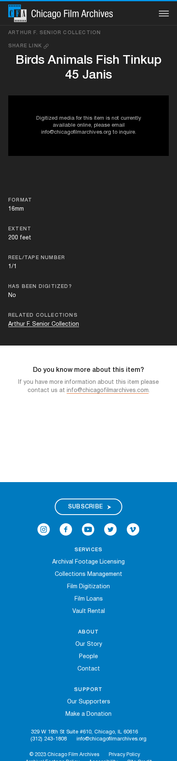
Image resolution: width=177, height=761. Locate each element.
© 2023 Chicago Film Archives (64, 754)
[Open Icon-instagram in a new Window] (43, 529)
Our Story (88, 644)
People (88, 656)
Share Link (26, 46)
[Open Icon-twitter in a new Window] (110, 529)
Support (88, 689)
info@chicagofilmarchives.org (112, 739)
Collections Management (88, 574)
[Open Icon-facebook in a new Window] (66, 529)
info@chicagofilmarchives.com (108, 390)
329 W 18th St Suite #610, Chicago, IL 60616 (84, 732)
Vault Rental (88, 611)
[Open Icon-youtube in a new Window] (88, 529)
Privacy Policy (124, 754)
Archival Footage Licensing (88, 562)
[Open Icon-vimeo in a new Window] (133, 529)
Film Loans (89, 599)
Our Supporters (88, 702)
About (88, 632)
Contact (88, 669)
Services (89, 550)
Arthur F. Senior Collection (54, 32)
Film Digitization (88, 586)
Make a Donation (88, 714)
